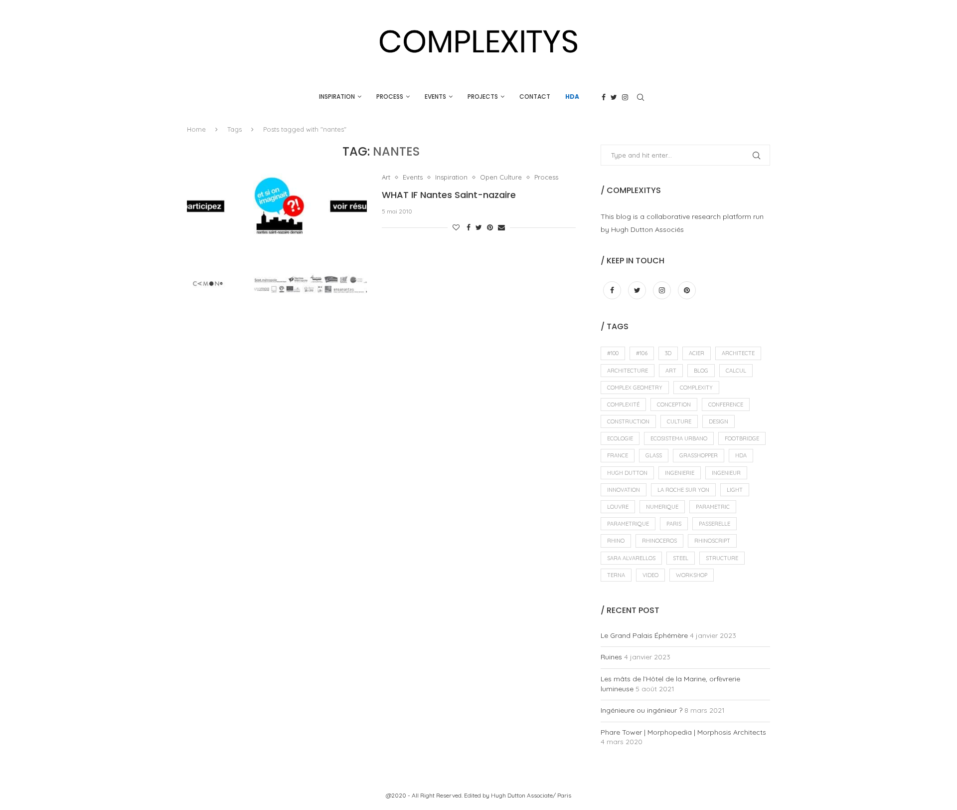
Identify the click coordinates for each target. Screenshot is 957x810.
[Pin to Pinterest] (490, 227)
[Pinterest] (686, 290)
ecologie (620, 438)
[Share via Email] (501, 227)
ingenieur (726, 472)
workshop (691, 575)
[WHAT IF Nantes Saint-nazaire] (277, 233)
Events (435, 96)
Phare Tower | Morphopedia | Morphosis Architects (683, 732)
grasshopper (698, 455)
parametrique (628, 523)
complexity (696, 387)
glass (653, 455)
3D (668, 353)
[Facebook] (604, 97)
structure (722, 558)
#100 (613, 353)
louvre (618, 506)
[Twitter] (614, 97)
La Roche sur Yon (683, 489)
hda (741, 455)
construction (628, 421)
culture (679, 421)
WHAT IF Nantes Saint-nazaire (449, 195)
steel (680, 558)
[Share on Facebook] (469, 227)
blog (701, 370)
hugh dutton (627, 472)
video (650, 575)
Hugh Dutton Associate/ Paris (531, 795)
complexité (623, 404)
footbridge (742, 438)
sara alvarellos (631, 558)
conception (674, 404)
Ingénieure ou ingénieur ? (641, 710)
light (735, 489)
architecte (738, 353)
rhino (616, 540)
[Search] (640, 97)
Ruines (611, 656)
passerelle (714, 523)
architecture (627, 370)
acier (696, 353)
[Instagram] (625, 97)
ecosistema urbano (678, 438)
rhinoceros (659, 540)
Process (389, 96)
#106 (641, 353)
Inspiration (337, 96)
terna (616, 575)
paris (673, 523)
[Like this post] (456, 227)
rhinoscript (712, 540)
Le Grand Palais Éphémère (644, 635)
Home (196, 129)
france (617, 455)
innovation (623, 489)
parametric (713, 506)
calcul (736, 370)
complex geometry (634, 387)
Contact (534, 96)
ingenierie (679, 472)
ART (670, 370)
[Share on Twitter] (479, 227)
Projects (483, 96)
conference (725, 404)
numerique (662, 506)
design (718, 421)
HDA (572, 96)
